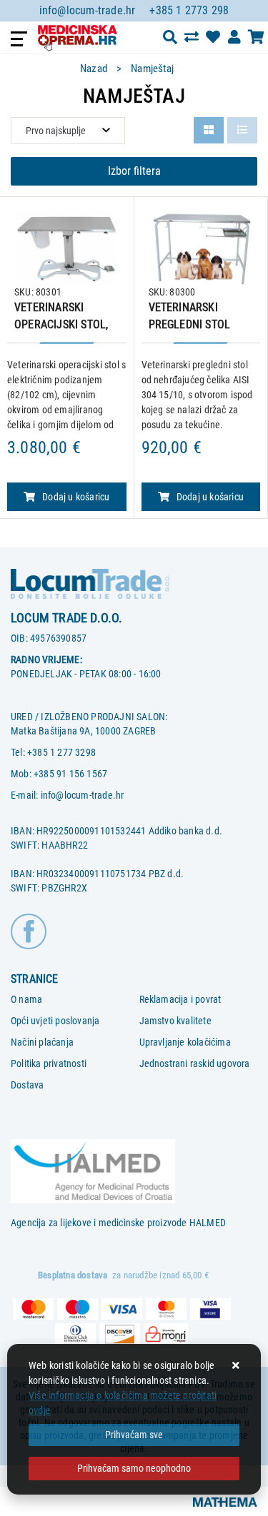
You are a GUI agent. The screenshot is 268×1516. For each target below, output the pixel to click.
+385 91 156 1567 (70, 773)
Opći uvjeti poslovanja (55, 1020)
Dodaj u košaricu (75, 496)
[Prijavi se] (234, 37)
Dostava (27, 1085)
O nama (26, 999)
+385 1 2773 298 (189, 10)
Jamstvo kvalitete (175, 1020)
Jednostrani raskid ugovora (194, 1063)
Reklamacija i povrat (180, 999)
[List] (242, 130)
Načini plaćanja (42, 1042)
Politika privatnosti (48, 1063)
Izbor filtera (134, 171)
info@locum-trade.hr (87, 10)
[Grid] (209, 130)
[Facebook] (28, 930)
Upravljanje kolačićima (185, 1042)
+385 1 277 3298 (61, 752)
